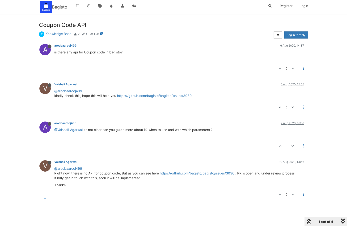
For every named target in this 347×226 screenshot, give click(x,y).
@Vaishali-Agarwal (68, 130)
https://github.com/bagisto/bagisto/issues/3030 (154, 96)
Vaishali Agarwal (65, 84)
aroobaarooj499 (65, 45)
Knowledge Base (58, 34)
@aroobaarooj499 (68, 91)
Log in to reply (296, 35)
